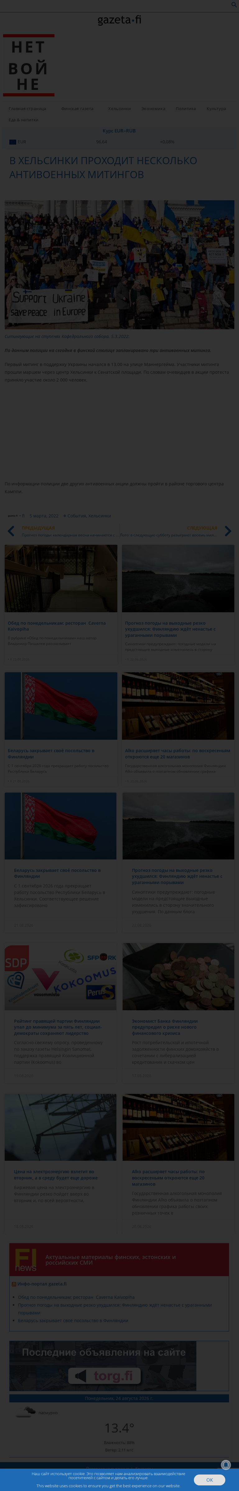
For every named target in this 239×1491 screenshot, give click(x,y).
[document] (119, 745)
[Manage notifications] (226, 1465)
